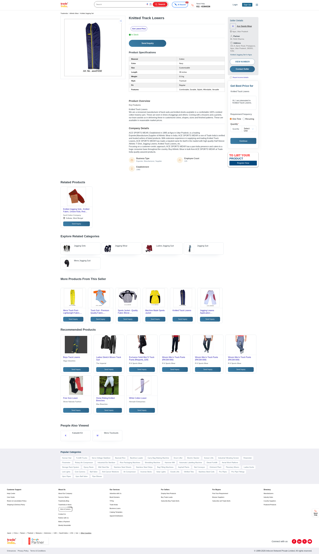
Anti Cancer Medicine (110, 472)
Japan (9, 533)
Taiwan (22, 533)
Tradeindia (64, 13)
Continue (243, 141)
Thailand (30, 533)
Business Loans (115, 508)
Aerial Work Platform (230, 462)
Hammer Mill (170, 462)
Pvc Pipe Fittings (237, 472)
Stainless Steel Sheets (122, 467)
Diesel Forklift (212, 462)
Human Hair (67, 458)
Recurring (249, 119)
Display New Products (168, 493)
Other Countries (86, 533)
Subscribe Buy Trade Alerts (170, 501)
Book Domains (115, 497)
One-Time (236, 119)
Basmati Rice (120, 458)
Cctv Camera (80, 472)
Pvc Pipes (223, 472)
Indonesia (47, 533)
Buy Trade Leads (167, 497)
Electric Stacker (193, 458)
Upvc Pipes (66, 476)
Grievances (11, 551)
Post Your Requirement (220, 493)
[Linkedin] (299, 541)
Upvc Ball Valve (82, 476)
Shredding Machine (152, 462)
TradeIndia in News (65, 505)
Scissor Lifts (208, 458)
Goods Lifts (174, 472)
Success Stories (63, 497)
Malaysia (39, 533)
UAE (55, 533)
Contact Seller (242, 69)
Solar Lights (161, 472)
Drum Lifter (178, 458)
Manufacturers (268, 493)
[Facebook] (294, 541)
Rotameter (247, 458)
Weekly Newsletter (64, 525)
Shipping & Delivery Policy (16, 505)
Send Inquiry (148, 43)
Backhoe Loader (136, 458)
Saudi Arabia (63, 533)
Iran (77, 533)
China (16, 533)
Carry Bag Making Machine (158, 458)
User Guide (11, 497)
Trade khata (114, 505)
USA (71, 533)
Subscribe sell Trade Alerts (221, 501)
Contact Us (62, 514)
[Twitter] (304, 541)
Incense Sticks (146, 472)
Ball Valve (93, 472)
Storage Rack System (70, 467)
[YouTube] (310, 541)
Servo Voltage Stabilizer (101, 458)
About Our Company (65, 493)
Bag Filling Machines (165, 467)
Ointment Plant (215, 467)
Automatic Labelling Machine (190, 462)
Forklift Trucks (81, 458)
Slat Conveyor (199, 467)
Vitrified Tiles (189, 472)
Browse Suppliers (218, 497)
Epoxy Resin (89, 467)
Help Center (11, 493)
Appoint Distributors (116, 516)
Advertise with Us (115, 493)
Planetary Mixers (232, 467)
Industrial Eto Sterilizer (106, 462)
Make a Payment (64, 522)
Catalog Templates (116, 512)
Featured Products (270, 505)
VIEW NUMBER (242, 62)
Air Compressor (129, 472)
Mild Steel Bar (103, 467)
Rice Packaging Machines (130, 462)
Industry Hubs (268, 497)
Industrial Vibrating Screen (228, 458)
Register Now (243, 163)
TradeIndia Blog (63, 501)
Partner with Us (63, 518)
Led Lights (66, 472)
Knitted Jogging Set (87, 13)
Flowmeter (66, 462)
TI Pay (112, 501)
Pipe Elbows (97, 476)
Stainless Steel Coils (206, 472)
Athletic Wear (74, 13)
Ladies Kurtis (249, 467)
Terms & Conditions (38, 551)
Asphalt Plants (183, 467)
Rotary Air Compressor (84, 462)
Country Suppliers (270, 501)
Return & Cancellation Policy (16, 501)
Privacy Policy (23, 551)
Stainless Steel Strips (144, 467)
